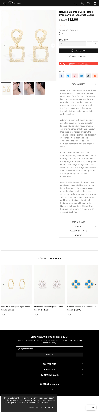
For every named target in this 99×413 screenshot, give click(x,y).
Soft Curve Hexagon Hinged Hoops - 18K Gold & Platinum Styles (16, 307)
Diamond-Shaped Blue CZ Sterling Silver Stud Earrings (82, 307)
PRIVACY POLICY (35, 407)
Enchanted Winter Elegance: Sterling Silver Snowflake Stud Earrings (49, 307)
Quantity (63, 40)
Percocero (14, 3)
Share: (62, 72)
